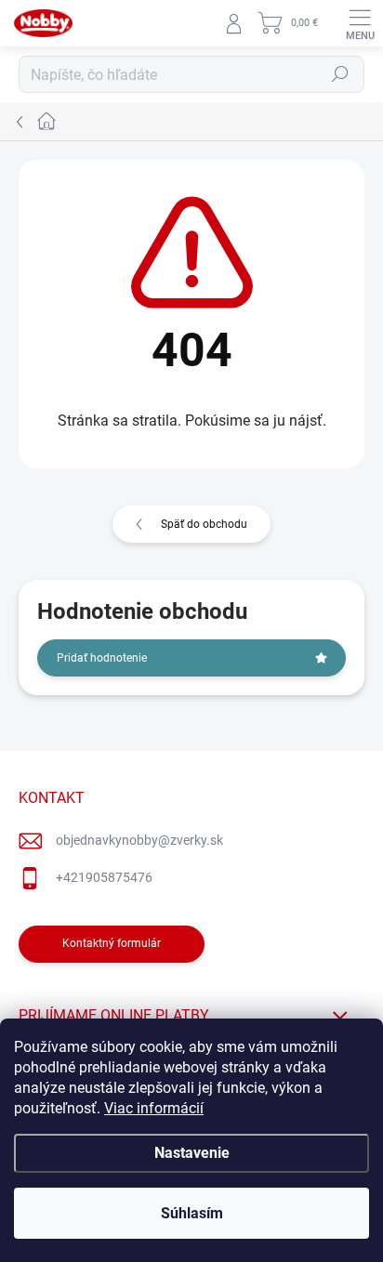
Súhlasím (192, 1213)
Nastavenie (192, 1153)
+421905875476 (104, 877)
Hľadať (340, 74)
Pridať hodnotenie (102, 657)
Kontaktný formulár (111, 943)
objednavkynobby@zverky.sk (139, 840)
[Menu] (360, 23)
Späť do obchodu (204, 524)
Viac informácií (154, 1108)
